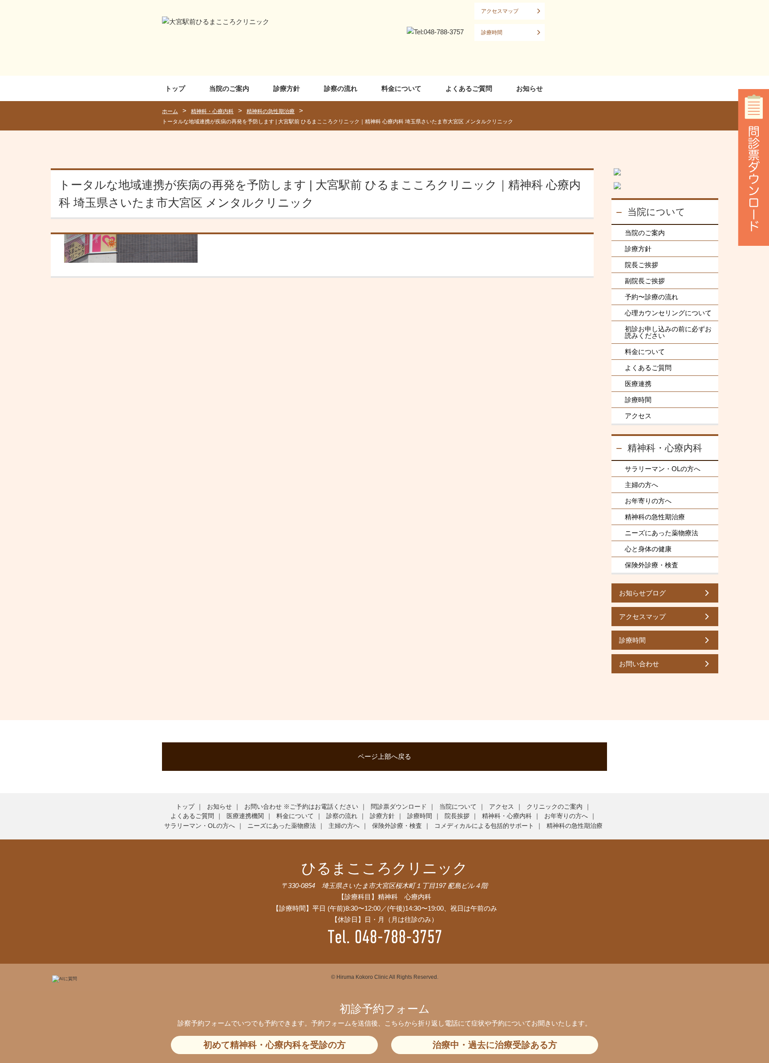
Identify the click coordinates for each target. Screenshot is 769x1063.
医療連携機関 (245, 815)
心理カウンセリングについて (668, 313)
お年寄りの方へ (648, 501)
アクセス (638, 415)
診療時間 (491, 32)
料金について (401, 88)
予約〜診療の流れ (651, 297)
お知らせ (529, 88)
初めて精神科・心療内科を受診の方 (274, 1045)
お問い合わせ (639, 664)
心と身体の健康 (648, 549)
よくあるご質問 (468, 88)
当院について (656, 212)
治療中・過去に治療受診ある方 (495, 1045)
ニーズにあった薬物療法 (661, 533)
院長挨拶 (457, 815)
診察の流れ (340, 88)
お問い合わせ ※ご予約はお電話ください (301, 806)
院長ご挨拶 (641, 265)
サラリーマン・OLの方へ (662, 468)
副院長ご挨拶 (645, 281)
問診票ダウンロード (399, 806)
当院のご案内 (229, 88)
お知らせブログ (642, 593)
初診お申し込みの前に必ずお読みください (668, 332)
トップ (175, 88)
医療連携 (638, 383)
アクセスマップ (499, 11)
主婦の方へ (641, 485)
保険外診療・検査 (651, 565)
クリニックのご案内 (554, 806)
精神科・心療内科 (664, 448)
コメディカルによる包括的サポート (484, 825)
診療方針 (286, 88)
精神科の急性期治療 (655, 517)
